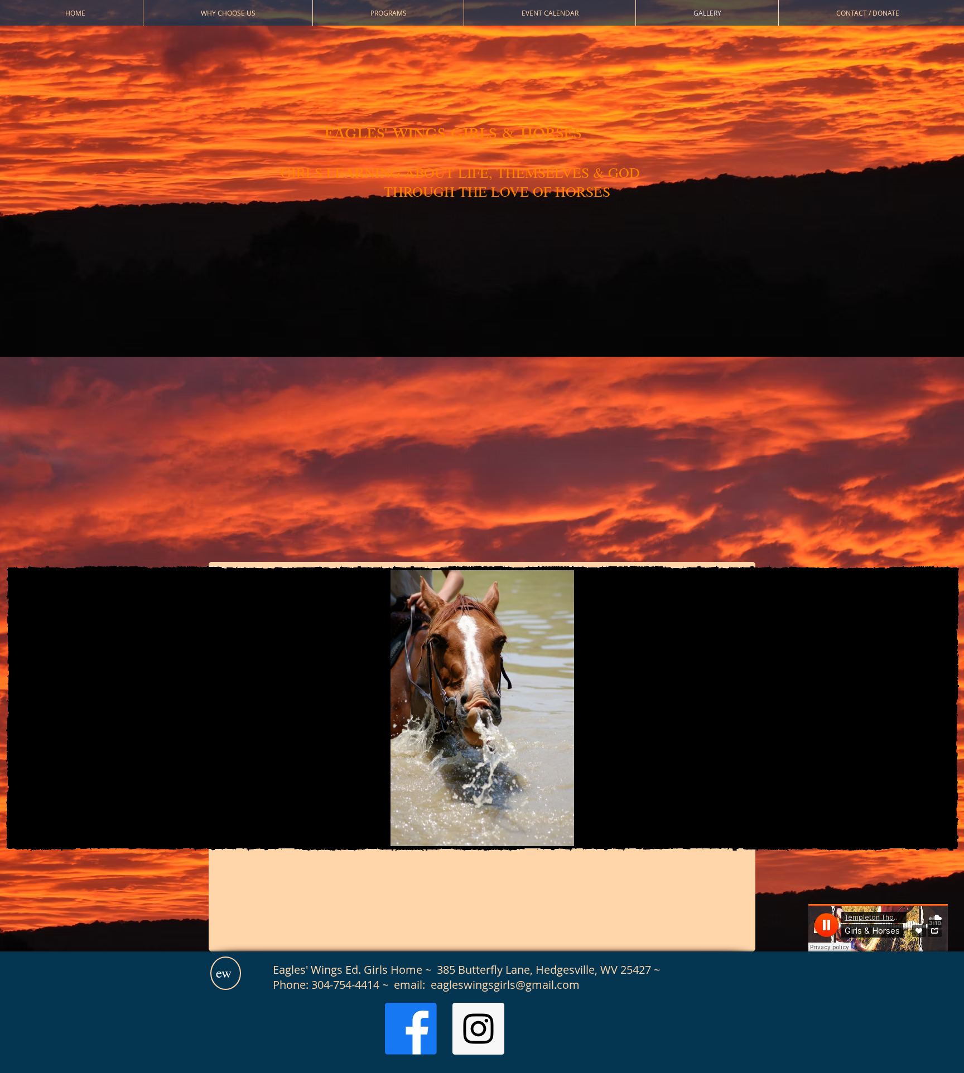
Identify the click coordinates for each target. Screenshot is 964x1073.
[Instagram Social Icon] (478, 1029)
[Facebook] (411, 1029)
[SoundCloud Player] (878, 927)
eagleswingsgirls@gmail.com (505, 984)
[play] (878, 826)
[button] (483, 708)
